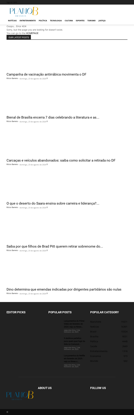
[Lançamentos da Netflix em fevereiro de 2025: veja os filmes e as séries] (54, 358)
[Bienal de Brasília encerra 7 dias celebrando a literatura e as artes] (67, 100)
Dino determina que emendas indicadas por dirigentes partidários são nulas (64, 289)
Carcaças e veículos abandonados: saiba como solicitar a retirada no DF (61, 160)
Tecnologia (56, 20)
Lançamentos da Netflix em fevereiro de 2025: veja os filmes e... (74, 358)
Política (43, 20)
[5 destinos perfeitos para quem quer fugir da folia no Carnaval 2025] (54, 341)
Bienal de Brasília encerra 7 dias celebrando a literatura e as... (53, 117)
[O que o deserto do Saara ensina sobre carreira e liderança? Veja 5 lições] (67, 186)
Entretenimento (28, 20)
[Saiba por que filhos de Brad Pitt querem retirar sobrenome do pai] (67, 229)
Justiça (102, 20)
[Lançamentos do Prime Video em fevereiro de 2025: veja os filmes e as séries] (54, 324)
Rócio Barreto (12, 78)
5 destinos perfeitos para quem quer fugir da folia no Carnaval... (74, 341)
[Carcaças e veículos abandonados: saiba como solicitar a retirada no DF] (67, 143)
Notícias (12, 20)
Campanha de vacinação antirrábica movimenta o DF (46, 74)
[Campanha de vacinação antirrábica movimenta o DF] (67, 57)
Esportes (80, 20)
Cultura (69, 20)
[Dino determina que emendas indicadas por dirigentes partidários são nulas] (67, 272)
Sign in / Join (12, 2)
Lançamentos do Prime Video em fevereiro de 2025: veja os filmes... (74, 324)
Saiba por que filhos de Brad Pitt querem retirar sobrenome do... (55, 246)
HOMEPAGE (32, 33)
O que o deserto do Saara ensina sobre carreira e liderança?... (53, 203)
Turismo (91, 20)
